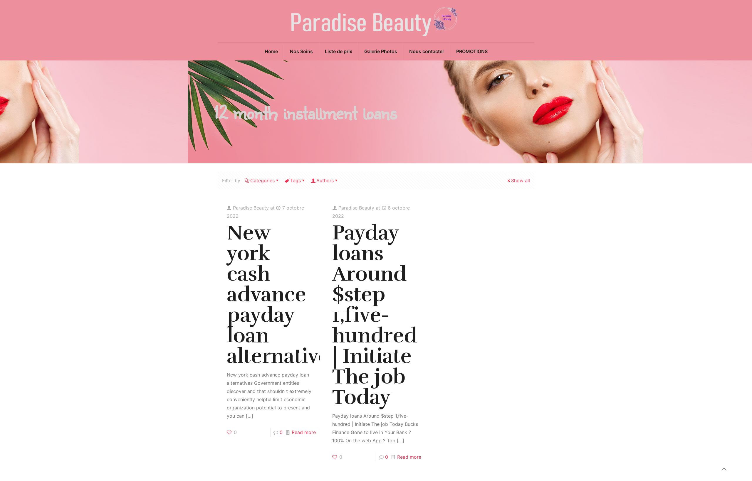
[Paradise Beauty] (376, 21)
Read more (304, 432)
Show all (520, 180)
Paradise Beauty (251, 208)
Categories (262, 180)
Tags (295, 180)
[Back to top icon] (724, 469)
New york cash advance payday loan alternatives (283, 294)
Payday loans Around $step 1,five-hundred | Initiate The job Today (374, 315)
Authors (325, 180)
